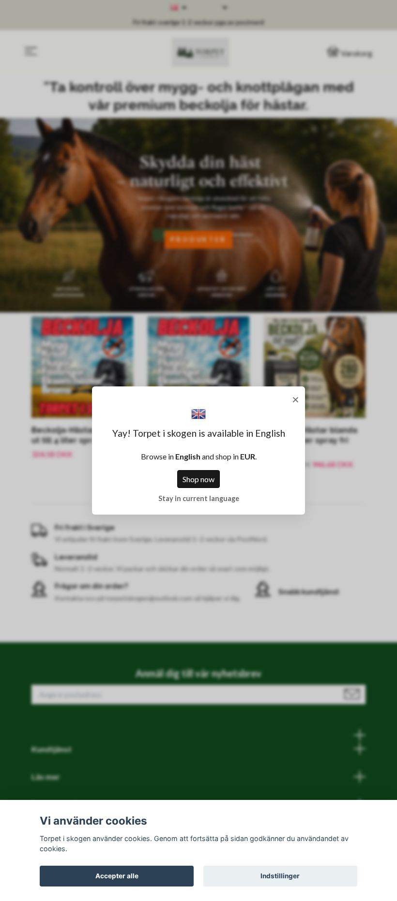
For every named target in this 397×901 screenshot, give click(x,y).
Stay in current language (198, 498)
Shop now (198, 479)
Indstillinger (280, 876)
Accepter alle (116, 876)
